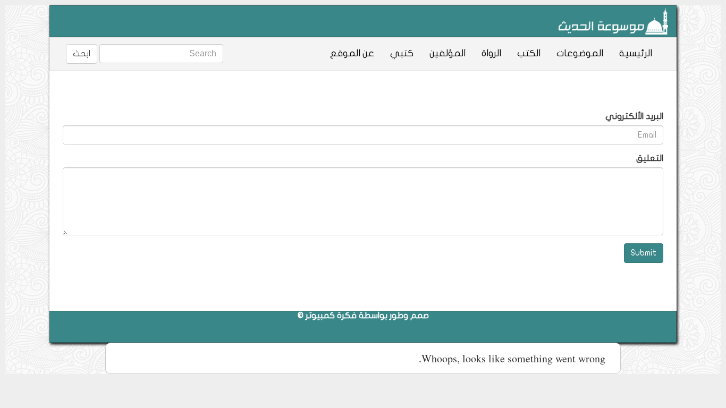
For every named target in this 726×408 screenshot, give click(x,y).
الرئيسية (635, 53)
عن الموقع (352, 53)
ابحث (81, 53)
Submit (643, 253)
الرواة (491, 53)
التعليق (649, 158)
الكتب (529, 53)
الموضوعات (579, 53)
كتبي (401, 53)
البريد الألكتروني (634, 116)
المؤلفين (447, 53)
